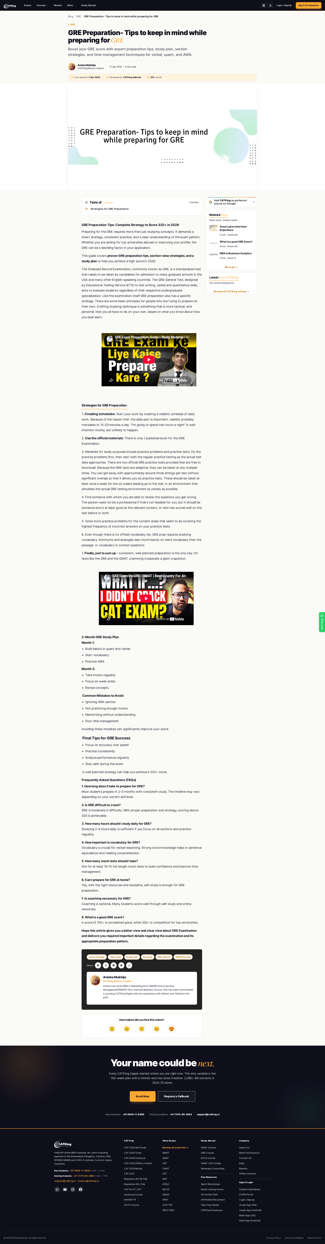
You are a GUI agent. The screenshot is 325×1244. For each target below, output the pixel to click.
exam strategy (97, 957)
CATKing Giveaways (211, 1210)
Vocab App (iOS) (248, 1205)
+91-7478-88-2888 (83, 1175)
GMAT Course (208, 1147)
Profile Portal (246, 1194)
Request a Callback (176, 1096)
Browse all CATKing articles (230, 291)
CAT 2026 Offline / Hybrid (138, 1163)
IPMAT (165, 1194)
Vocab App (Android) (250, 1210)
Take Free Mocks (210, 1205)
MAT (164, 1178)
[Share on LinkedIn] (114, 965)
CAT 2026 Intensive (134, 1158)
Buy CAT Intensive (309, 5)
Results (58, 5)
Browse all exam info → (175, 1147)
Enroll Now (142, 1096)
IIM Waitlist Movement (213, 1199)
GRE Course (207, 1152)
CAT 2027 (129, 1173)
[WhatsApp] (57, 1189)
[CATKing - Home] (10, 5)
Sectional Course (133, 1194)
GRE (78, 16)
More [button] (70, 5)
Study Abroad (88, 5)
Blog (70, 16)
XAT (164, 1163)
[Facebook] (81, 1189)
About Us (244, 1147)
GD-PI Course (131, 1205)
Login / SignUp (284, 5)
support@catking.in (65, 1181)
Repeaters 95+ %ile (134, 1184)
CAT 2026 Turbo (133, 1152)
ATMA (165, 1184)
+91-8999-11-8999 (80, 1170)
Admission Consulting (212, 1168)
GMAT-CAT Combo (211, 1163)
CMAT (165, 1168)
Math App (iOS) (247, 1215)
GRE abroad (163, 957)
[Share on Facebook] (98, 965)
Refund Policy (314, 1238)
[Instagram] (73, 1189)
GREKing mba (183, 957)
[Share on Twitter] (106, 965)
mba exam (115, 957)
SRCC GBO (168, 1210)
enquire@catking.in (88, 1181)
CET (164, 1173)
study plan (132, 957)
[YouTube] (65, 1189)
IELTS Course (208, 1158)
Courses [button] (41, 5)
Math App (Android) (250, 1220)
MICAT (166, 1189)
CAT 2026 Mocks (133, 1168)
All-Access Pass (209, 1194)
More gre (230, 267)
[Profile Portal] (270, 5)
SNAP (165, 1158)
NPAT (165, 1199)
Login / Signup (247, 1199)
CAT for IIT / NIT (132, 1189)
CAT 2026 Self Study (135, 1147)
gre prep (147, 957)
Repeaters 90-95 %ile (135, 1178)
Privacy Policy (273, 1238)
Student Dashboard (249, 1189)
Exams (27, 5)
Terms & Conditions (294, 1238)
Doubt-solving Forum (212, 1189)
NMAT (165, 1152)
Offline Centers (247, 1173)
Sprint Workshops (210, 1184)
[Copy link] (129, 965)
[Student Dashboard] (264, 5)
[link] (62, 1144)
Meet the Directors (249, 1152)
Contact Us (245, 1158)
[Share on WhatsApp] (121, 965)
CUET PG (167, 1205)
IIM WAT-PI (130, 1199)
